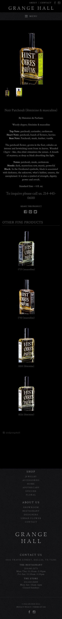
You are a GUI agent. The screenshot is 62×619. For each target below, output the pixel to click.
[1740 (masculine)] (26, 313)
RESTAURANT (31, 511)
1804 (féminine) (26, 366)
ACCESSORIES (31, 480)
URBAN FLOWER (31, 518)
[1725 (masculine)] (26, 265)
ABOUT (33, 3)
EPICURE (31, 491)
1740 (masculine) (26, 317)
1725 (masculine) (26, 269)
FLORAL (31, 494)
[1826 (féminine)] (26, 410)
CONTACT (46, 3)
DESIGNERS (31, 514)
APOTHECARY (31, 487)
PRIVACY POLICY (23, 607)
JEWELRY (31, 476)
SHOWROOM (31, 507)
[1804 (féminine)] (26, 361)
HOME (31, 483)
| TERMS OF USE (38, 607)
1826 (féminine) (26, 414)
